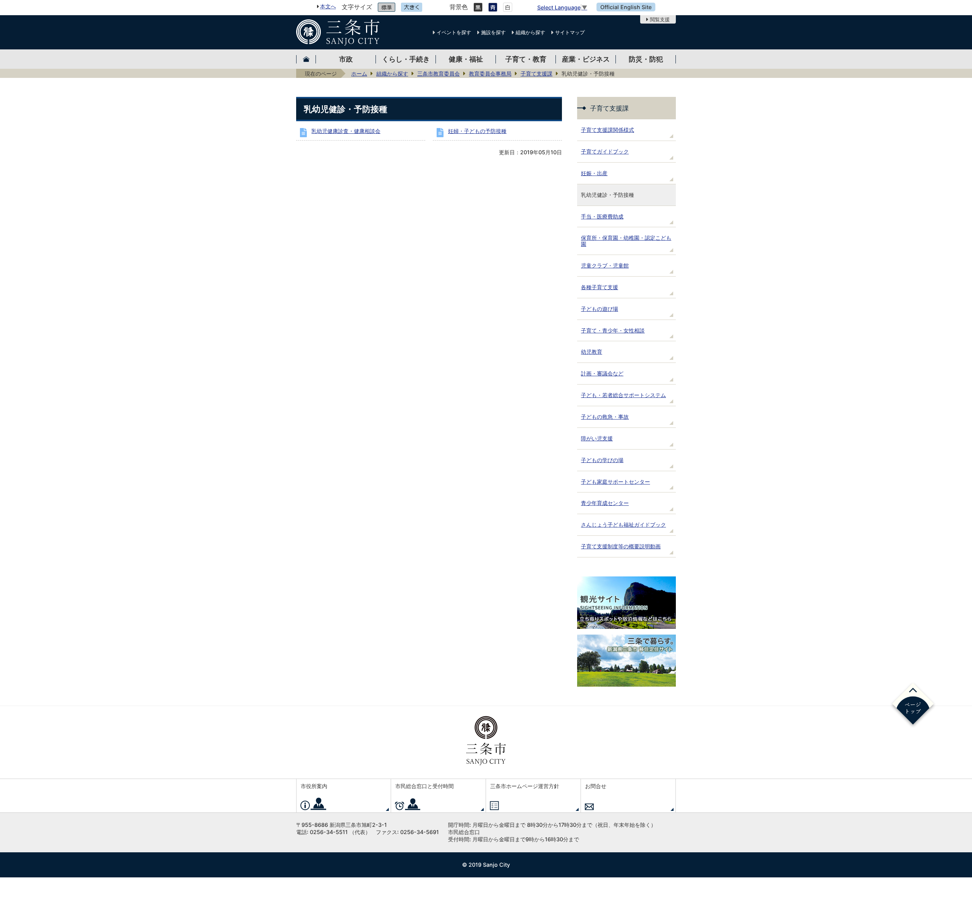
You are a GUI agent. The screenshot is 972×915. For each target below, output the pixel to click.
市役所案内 (314, 786)
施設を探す (493, 32)
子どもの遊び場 (599, 309)
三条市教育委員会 (438, 73)
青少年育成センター (605, 503)
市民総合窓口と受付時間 (424, 786)
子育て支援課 (536, 73)
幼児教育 (591, 351)
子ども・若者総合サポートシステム (623, 395)
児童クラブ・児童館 (605, 265)
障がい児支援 (597, 438)
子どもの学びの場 (602, 460)
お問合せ (595, 786)
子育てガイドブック (605, 151)
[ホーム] (306, 59)
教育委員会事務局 (490, 73)
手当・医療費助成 (602, 216)
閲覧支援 (660, 19)
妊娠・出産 (594, 173)
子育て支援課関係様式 (607, 130)
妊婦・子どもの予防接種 (477, 131)
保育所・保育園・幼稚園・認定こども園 (626, 240)
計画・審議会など (602, 373)
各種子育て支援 (599, 287)
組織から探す (530, 32)
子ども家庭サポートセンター (615, 481)
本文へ (328, 6)
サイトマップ (570, 32)
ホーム (359, 73)
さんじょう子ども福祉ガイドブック (623, 524)
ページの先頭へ (913, 705)
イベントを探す (454, 32)
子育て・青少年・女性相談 (613, 330)
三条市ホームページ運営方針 (524, 786)
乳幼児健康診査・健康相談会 (345, 131)
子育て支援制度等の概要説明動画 (621, 546)
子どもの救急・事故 (605, 416)
